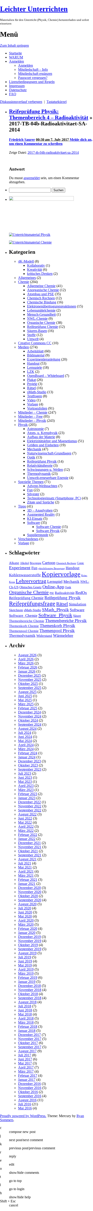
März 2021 (26, 875)
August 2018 (27, 1002)
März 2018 (26, 1022)
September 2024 (29, 724)
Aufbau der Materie (41, 437)
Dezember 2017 (29, 1035)
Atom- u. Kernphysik (42, 433)
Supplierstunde (37, 535)
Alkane (14, 563)
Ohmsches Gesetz (30, 587)
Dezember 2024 (29, 712)
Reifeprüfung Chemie (42, 327)
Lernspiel (55, 581)
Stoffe (31, 335)
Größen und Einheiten (43, 445)
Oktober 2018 (28, 994)
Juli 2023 (24, 773)
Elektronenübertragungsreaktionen (51, 306)
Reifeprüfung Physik (42, 461)
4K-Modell (26, 261)
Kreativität (34, 269)
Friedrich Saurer (22, 140)
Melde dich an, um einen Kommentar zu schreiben (50, 142)
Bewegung (35, 563)
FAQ (12, 94)
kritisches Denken (40, 274)
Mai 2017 (25, 1063)
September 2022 (29, 810)
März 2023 (26, 790)
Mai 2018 (25, 1014)
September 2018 (29, 998)
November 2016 (29, 1088)
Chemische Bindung (41, 302)
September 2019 (29, 949)
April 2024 (26, 745)
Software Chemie (48, 527)
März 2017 (26, 1071)
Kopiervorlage (61, 574)
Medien (23, 347)
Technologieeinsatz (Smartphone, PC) (54, 498)
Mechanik (34, 449)
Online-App (53, 586)
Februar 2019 (27, 977)
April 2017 (26, 1067)
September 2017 (29, 1047)
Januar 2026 (26, 671)
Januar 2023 (26, 798)
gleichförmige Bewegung (51, 568)
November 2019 (29, 941)
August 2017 (27, 1051)
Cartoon (48, 562)
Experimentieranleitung (43, 359)
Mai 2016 (25, 1108)
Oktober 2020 (28, 896)
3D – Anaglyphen (40, 510)
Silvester (33, 494)
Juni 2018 (25, 1010)
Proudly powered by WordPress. (23, 1116)
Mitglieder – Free (30, 416)
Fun (30, 490)
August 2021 (27, 859)
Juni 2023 (25, 777)
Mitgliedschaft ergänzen (35, 74)
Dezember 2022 (29, 802)
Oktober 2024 (28, 720)
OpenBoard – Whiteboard (45, 376)
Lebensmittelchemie (41, 310)
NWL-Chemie (37, 318)
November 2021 (29, 847)
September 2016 (29, 1096)
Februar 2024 (27, 753)
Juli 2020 (24, 908)
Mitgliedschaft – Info (33, 69)
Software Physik (48, 531)
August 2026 (27, 655)
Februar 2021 (27, 879)
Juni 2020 (25, 912)
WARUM (16, 57)
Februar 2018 (27, 1026)
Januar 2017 (26, 1080)
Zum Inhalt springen (14, 45)
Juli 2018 (24, 1006)
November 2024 (29, 716)
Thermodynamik (39, 474)
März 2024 (26, 749)
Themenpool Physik (57, 630)
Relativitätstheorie (40, 465)
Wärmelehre (63, 635)
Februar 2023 (27, 794)
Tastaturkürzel (56, 102)
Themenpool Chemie (24, 631)
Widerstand (44, 635)
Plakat (31, 380)
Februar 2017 (27, 1075)
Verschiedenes (28, 539)
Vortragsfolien (37, 408)
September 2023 (29, 769)
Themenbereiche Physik (66, 620)
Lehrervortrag (31, 581)
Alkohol (24, 563)
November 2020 (29, 892)
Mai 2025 (25, 700)
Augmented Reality (41, 514)
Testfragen (34, 396)
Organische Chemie (41, 323)
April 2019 (26, 969)
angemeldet (31, 178)
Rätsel (31, 388)
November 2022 (29, 806)
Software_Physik (55, 615)
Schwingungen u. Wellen (45, 469)
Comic (80, 563)
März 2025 (26, 704)
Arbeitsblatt (35, 351)
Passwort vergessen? (32, 78)
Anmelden (16, 61)
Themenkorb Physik (57, 625)
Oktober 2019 (28, 945)
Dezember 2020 (29, 888)
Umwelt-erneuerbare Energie (47, 478)
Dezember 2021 (29, 843)
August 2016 (27, 1100)
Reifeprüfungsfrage (32, 603)
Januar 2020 (26, 933)
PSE (52, 593)
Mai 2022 (25, 822)
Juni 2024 (25, 737)
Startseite (15, 53)
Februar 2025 (27, 708)
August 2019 (27, 953)
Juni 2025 (25, 696)
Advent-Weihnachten (42, 486)
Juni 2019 (25, 961)
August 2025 (27, 692)
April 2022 (26, 826)
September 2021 (29, 855)
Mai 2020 (25, 916)
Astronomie (35, 429)
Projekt (32, 384)
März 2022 (26, 831)
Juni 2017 (25, 1059)
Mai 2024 (25, 741)
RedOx (81, 592)
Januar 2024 (26, 757)
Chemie (23, 282)
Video (31, 400)
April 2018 (26, 1018)
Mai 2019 (25, 965)
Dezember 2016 (29, 1084)
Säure (77, 616)
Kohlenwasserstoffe (25, 575)
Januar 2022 (26, 839)
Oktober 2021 (28, 851)
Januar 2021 (26, 884)
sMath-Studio (36, 392)
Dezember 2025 (29, 675)
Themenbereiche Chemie (26, 621)
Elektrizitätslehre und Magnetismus (52, 441)
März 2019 (26, 973)
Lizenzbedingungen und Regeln (32, 82)
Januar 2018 (26, 1031)
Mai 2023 (25, 782)
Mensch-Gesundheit (41, 314)
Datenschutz (18, 90)
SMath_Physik (55, 609)
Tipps (22, 506)
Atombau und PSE (40, 294)
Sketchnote (16, 610)
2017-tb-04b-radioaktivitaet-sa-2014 (53, 152)
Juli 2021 (24, 863)
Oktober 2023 (28, 765)
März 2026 (26, 663)
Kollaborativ (36, 265)
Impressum (17, 86)
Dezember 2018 (29, 986)
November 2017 (29, 1039)
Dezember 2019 (29, 937)
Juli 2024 (24, 733)
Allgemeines (27, 278)
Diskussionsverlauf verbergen (21, 102)
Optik (31, 457)
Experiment (19, 567)
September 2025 (29, 688)
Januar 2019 (26, 982)
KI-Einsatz (34, 518)
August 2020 (27, 904)
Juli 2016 (24, 1104)
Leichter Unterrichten (34, 9)
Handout (33, 363)
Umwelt (33, 339)
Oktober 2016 (28, 1092)
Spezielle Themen (31, 482)
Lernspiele (34, 367)
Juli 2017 (24, 1055)
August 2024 (27, 728)
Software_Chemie (23, 615)
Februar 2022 (27, 835)
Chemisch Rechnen (41, 298)
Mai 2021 (25, 867)
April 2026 (26, 659)
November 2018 (29, 990)
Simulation (77, 604)
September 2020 (29, 900)
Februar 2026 (27, 667)
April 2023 (26, 786)
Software (33, 523)
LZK (30, 372)
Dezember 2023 (29, 761)
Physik (23, 425)
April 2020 (26, 920)
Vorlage (32, 404)
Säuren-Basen (37, 331)
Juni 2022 (25, 818)
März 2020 (26, 924)
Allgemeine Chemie (41, 286)
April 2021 (26, 871)
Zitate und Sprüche (40, 502)
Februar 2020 (27, 928)
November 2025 (29, 679)
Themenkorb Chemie (24, 626)
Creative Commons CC (34, 343)
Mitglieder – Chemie (32, 412)
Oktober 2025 (28, 684)
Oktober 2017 (28, 1043)
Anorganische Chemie (43, 290)
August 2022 (27, 814)
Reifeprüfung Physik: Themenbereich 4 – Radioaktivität (48, 114)
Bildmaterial (35, 355)
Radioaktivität (64, 593)
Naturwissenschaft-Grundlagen (49, 453)
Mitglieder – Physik (32, 420)
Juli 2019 (24, 957)
